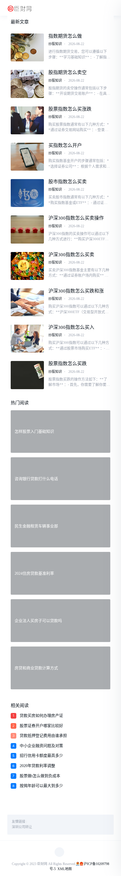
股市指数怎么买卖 (67, 181)
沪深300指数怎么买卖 (71, 254)
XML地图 (64, 869)
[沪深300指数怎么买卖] (27, 266)
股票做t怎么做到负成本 (40, 776)
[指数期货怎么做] (27, 47)
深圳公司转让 (22, 827)
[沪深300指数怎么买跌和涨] (27, 302)
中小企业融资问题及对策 (41, 746)
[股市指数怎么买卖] (27, 193)
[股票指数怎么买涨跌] (27, 120)
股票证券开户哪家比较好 (41, 726)
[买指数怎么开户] (27, 157)
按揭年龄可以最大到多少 (41, 786)
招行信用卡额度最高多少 (41, 756)
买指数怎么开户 (65, 145)
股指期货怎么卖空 (67, 72)
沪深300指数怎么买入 (71, 327)
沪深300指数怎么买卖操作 (76, 218)
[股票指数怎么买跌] (27, 375)
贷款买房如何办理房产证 (41, 716)
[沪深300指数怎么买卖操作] (27, 229)
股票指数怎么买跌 (67, 363)
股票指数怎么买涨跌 (69, 109)
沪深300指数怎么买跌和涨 (76, 291)
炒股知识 (55, 44)
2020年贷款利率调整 (37, 766)
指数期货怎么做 (65, 36)
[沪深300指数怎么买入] (27, 339)
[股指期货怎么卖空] (27, 84)
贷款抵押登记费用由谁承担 (43, 736)
